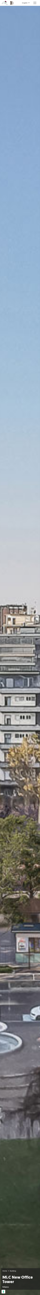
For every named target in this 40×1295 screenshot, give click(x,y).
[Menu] (35, 2)
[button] (25, 3)
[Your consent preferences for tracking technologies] (3, 1291)
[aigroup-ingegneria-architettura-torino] (5, 3)
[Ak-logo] (12, 3)
